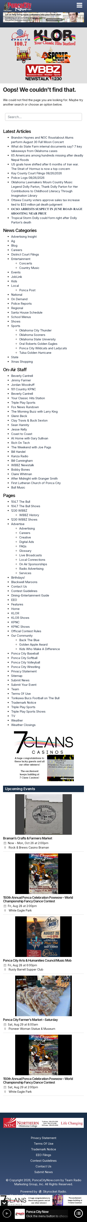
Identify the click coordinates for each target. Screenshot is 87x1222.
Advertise (17, 524)
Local (15, 286)
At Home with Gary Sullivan (29, 438)
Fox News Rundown (25, 407)
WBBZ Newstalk (22, 465)
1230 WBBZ (19, 510)
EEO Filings (43, 1155)
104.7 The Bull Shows (25, 506)
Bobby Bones (20, 469)
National (16, 295)
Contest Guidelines (24, 591)
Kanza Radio (19, 456)
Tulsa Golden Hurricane (35, 353)
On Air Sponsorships (33, 564)
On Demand (19, 299)
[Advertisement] (43, 17)
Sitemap (16, 676)
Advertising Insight (24, 236)
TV (13, 716)
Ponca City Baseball (25, 653)
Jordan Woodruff (23, 385)
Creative (25, 537)
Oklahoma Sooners (32, 335)
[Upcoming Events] (43, 814)
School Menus (21, 317)
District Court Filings (25, 254)
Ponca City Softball (24, 658)
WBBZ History (29, 515)
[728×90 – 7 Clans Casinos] (43, 1200)
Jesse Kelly (19, 429)
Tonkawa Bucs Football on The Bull (35, 698)
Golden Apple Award (33, 644)
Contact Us (19, 586)
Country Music (29, 268)
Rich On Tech (20, 443)
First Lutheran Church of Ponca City (36, 483)
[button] (79, 5)
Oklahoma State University (37, 339)
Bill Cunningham (22, 461)
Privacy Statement (24, 671)
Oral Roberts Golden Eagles (38, 344)
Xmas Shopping (22, 361)
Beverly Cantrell (22, 376)
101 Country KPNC (23, 389)
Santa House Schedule (26, 312)
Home (15, 609)
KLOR (15, 613)
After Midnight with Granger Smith (34, 478)
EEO (14, 600)
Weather (17, 720)
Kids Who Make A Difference (39, 649)
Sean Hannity (20, 425)
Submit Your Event (23, 685)
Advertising (27, 528)
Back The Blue (29, 640)
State (14, 357)
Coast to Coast (21, 434)
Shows (15, 321)
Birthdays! (18, 577)
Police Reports (21, 303)
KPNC (15, 622)
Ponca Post (27, 290)
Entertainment (20, 259)
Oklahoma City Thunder (35, 330)
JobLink (16, 277)
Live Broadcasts (30, 555)
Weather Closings (23, 725)
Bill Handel (18, 452)
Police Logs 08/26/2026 (28, 178)
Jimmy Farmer (21, 380)
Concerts (25, 263)
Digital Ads (26, 542)
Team (15, 689)
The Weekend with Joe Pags (31, 447)
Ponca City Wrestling (25, 667)
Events (16, 272)
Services (25, 573)
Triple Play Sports (23, 402)
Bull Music (18, 487)
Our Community (22, 635)
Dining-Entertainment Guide (30, 595)
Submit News (20, 680)
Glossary (25, 551)
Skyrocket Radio (54, 1191)
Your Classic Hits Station (28, 398)
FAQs (23, 546)
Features (17, 604)
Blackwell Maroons (24, 582)
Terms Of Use (21, 694)
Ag (13, 241)
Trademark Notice (23, 702)
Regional (17, 308)
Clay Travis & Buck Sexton (29, 420)
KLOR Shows (20, 618)
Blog (14, 245)
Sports (15, 326)
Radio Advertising (31, 569)
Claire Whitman (21, 474)
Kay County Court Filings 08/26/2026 (36, 173)
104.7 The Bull (20, 502)
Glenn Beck (19, 416)
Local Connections (32, 560)
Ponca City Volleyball (25, 662)
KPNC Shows (20, 627)
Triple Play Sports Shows (28, 711)
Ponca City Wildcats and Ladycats (43, 348)
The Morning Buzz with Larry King (34, 411)
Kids (14, 281)
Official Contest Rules (26, 631)
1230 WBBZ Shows (24, 519)
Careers (16, 250)
